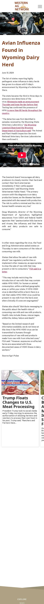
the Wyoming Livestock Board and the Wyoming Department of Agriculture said (19, 128)
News (22, 603)
